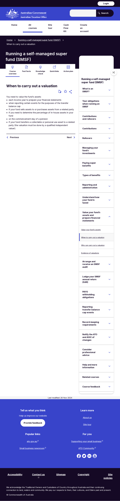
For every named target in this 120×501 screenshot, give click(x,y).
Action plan (68, 71)
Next (69, 137)
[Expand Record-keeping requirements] (109, 323)
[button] (70, 92)
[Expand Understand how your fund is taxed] (109, 200)
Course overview (12, 72)
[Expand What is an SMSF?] (109, 90)
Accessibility (15, 474)
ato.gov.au (32, 441)
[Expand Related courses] (109, 377)
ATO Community (86, 448)
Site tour (87, 424)
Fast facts (26, 71)
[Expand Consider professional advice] (109, 352)
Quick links (54, 71)
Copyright (83, 474)
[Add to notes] (60, 91)
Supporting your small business (86, 441)
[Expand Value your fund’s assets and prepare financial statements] (109, 216)
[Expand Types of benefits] (109, 175)
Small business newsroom (31, 448)
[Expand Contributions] (109, 128)
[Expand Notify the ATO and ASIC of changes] (109, 337)
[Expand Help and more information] (109, 366)
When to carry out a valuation (92, 237)
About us (87, 417)
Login (106, 3)
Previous (14, 137)
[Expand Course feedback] (109, 386)
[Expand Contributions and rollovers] (109, 117)
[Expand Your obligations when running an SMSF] (109, 104)
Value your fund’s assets (91, 230)
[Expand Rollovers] (109, 138)
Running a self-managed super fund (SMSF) (39, 40)
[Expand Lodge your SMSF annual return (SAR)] (109, 279)
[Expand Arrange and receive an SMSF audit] (109, 264)
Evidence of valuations (90, 253)
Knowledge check (40, 72)
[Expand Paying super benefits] (109, 164)
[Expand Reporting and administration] (109, 186)
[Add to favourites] (65, 91)
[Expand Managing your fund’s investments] (109, 150)
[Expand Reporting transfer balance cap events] (109, 309)
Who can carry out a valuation (93, 245)
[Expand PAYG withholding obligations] (109, 294)
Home (9, 40)
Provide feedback (33, 423)
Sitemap (61, 474)
